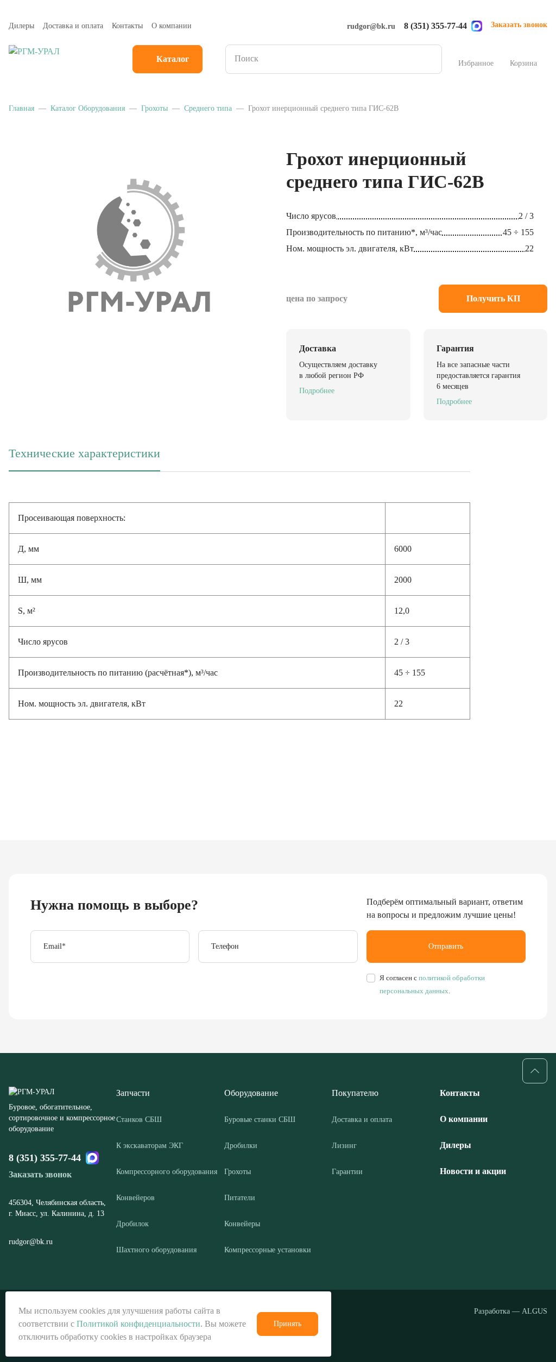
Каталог (172, 59)
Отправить (445, 946)
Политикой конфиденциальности (138, 1323)
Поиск (430, 59)
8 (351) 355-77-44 (435, 25)
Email (54, 946)
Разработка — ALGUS (510, 1311)
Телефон (225, 946)
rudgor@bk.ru (371, 26)
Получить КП (493, 298)
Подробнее (316, 391)
